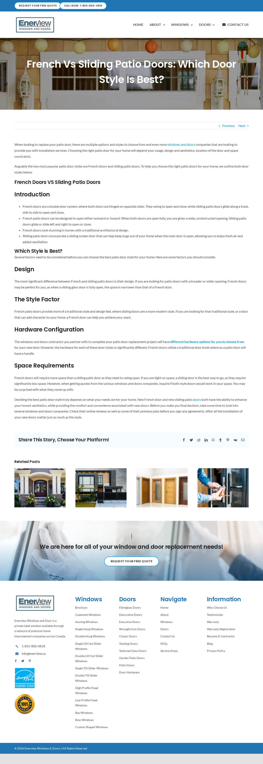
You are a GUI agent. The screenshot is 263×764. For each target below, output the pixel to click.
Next (241, 126)
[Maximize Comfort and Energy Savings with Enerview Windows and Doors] (101, 487)
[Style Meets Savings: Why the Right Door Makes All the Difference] (40, 487)
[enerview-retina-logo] (34, 17)
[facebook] (15, 660)
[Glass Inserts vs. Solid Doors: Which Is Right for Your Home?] (162, 487)
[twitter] (22, 660)
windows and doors (181, 144)
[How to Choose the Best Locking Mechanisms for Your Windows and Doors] (223, 487)
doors (197, 399)
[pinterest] (29, 660)
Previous (228, 126)
